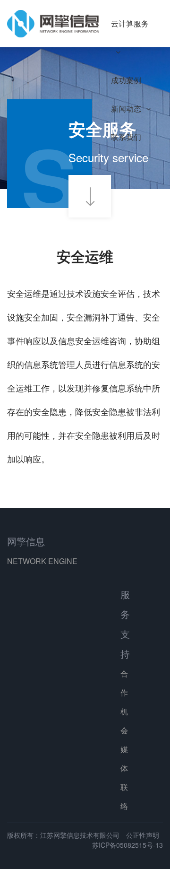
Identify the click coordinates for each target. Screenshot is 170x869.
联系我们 (126, 136)
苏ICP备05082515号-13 (127, 845)
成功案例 (126, 80)
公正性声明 (142, 835)
